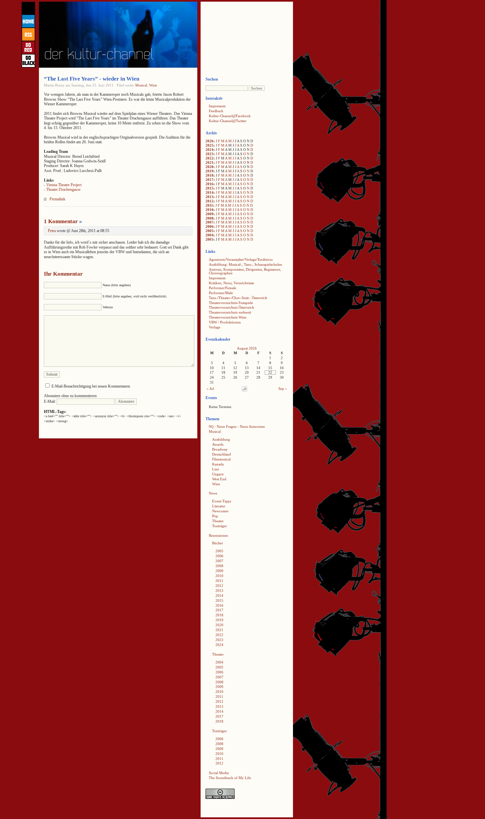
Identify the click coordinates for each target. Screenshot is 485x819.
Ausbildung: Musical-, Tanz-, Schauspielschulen (245, 264)
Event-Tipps (221, 501)
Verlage (214, 327)
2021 (209, 162)
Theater (218, 521)
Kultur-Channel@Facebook (230, 116)
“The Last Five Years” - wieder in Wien (91, 79)
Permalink (57, 199)
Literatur (218, 506)
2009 (209, 214)
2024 (209, 150)
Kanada (218, 464)
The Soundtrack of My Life (230, 778)
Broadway (220, 449)
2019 (209, 171)
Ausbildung (221, 439)
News (213, 493)
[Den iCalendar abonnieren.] (244, 390)
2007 (209, 222)
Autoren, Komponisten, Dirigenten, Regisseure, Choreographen (245, 271)
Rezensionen (218, 535)
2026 (209, 141)
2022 (209, 158)
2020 (209, 167)
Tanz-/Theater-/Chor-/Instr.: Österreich (238, 298)
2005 (209, 231)
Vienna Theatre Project (63, 185)
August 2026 (247, 348)
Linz (215, 469)
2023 (209, 154)
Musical (141, 85)
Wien (153, 85)
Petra (52, 230)
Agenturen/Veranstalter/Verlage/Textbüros (241, 259)
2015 (209, 188)
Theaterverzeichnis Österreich (231, 307)
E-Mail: (50, 401)
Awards (217, 444)
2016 (209, 184)
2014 (209, 192)
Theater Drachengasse (63, 189)
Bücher (217, 543)
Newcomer (220, 511)
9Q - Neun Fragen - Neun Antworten (237, 426)
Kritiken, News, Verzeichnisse (231, 283)
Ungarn (218, 474)
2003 (209, 239)
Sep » (282, 389)
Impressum (217, 106)
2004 (209, 235)
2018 (209, 175)
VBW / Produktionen (225, 322)
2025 (209, 145)
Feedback (216, 111)
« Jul (210, 389)
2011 (209, 205)
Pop (215, 516)
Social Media (219, 773)
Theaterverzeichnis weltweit (230, 312)
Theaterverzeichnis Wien (227, 317)
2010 (209, 210)
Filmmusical (221, 459)
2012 (209, 201)
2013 (209, 197)
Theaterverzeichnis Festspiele (231, 303)
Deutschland (221, 454)
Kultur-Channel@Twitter (227, 121)
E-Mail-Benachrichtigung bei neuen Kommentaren (90, 386)
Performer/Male (221, 293)
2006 (209, 226)
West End (219, 479)
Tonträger (219, 526)
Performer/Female (222, 288)
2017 (209, 180)
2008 (209, 218)
